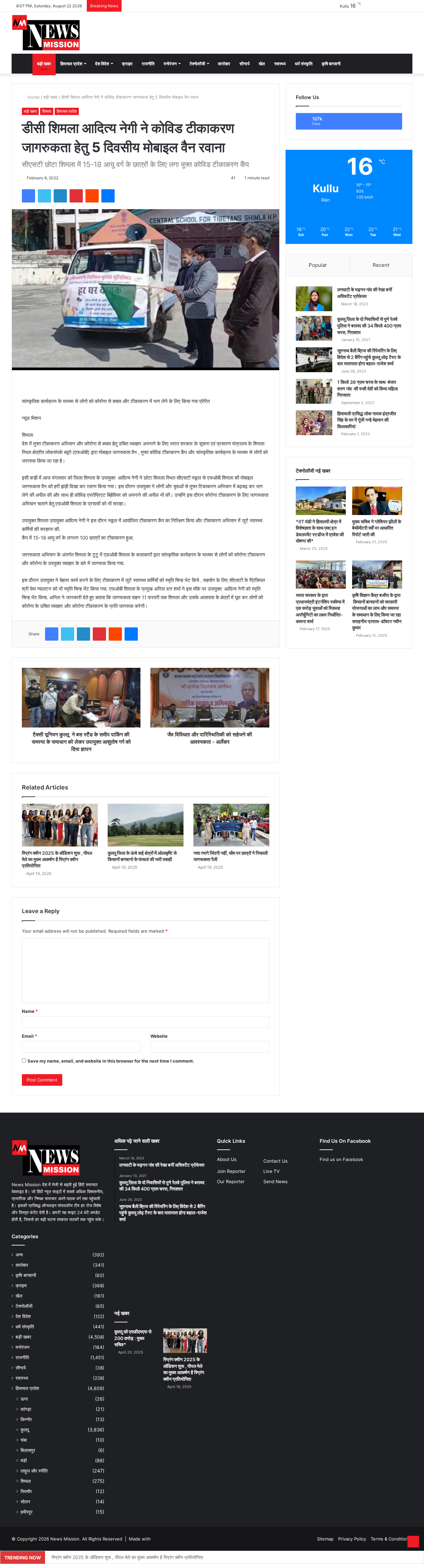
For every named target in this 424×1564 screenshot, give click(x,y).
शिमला (46, 111)
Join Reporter (231, 1171)
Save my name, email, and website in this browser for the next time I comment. (110, 1061)
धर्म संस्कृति (303, 63)
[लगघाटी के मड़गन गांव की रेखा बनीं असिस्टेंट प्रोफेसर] (314, 298)
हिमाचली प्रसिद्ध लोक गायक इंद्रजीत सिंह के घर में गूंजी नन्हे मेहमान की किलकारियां (366, 420)
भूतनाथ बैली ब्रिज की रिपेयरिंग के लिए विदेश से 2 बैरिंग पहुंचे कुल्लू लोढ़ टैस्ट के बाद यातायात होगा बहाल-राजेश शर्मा (369, 357)
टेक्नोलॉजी (197, 63)
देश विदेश (102, 63)
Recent (381, 265)
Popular (318, 265)
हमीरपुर (26, 1512)
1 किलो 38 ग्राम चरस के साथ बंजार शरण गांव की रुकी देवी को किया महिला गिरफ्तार (367, 388)
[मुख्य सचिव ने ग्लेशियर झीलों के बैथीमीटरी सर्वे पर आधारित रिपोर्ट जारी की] (377, 501)
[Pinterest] (76, 196)
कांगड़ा (26, 1409)
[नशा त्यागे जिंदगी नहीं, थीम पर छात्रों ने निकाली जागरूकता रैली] (231, 825)
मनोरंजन (170, 63)
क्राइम (127, 63)
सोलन (25, 1501)
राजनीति (148, 63)
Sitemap (325, 1538)
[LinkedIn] (60, 196)
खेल (262, 63)
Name (30, 1011)
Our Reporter (230, 1181)
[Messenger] (108, 196)
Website (159, 1036)
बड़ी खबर (44, 63)
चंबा (24, 1440)
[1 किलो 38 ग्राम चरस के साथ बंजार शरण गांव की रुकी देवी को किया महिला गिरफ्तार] (314, 391)
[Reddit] (92, 196)
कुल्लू (25, 1429)
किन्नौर (26, 1419)
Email (29, 1036)
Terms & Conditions (391, 1538)
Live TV (271, 1171)
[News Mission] (46, 33)
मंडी (24, 1460)
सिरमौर (26, 1491)
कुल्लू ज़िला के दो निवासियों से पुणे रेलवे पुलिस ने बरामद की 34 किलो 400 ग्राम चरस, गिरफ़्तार (369, 325)
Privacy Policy (352, 1538)
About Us (227, 1159)
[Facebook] (28, 196)
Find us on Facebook (341, 1159)
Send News (275, 1181)
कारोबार (224, 63)
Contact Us (275, 1161)
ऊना (24, 1399)
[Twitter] (44, 196)
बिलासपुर (28, 1450)
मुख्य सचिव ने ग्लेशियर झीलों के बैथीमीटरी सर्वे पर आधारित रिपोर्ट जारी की (376, 528)
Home (33, 97)
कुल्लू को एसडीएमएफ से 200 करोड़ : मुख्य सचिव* (132, 1338)
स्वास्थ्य (280, 63)
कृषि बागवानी (331, 63)
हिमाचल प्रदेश (71, 63)
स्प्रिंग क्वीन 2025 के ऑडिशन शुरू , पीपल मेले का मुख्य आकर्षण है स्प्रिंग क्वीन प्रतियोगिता (57, 859)
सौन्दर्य (244, 63)
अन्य (19, 1254)
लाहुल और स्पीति (34, 1471)
